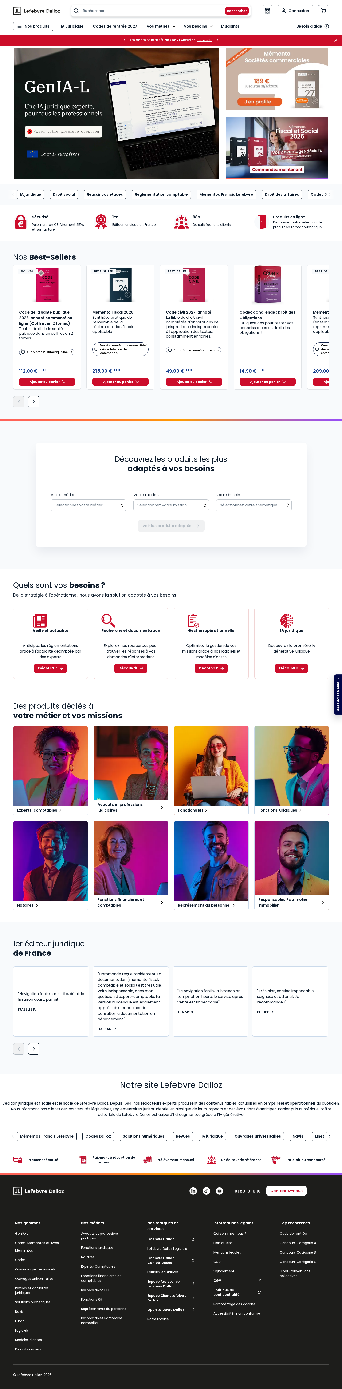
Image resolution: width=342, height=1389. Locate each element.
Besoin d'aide (309, 26)
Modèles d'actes (28, 1339)
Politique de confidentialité (226, 1292)
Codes (20, 1260)
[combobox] (161, 10)
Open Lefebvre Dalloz (165, 1309)
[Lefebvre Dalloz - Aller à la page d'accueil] (36, 10)
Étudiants (230, 26)
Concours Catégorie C (298, 1261)
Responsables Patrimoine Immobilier (101, 1320)
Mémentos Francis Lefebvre (226, 194)
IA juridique (30, 194)
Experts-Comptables (98, 1266)
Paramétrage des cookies (234, 1304)
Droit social (64, 194)
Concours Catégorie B (298, 1252)
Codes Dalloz (323, 194)
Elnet (319, 1136)
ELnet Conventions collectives (295, 1273)
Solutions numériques (143, 1136)
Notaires (87, 1257)
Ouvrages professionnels (35, 1269)
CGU (217, 1261)
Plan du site (222, 1243)
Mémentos (24, 1250)
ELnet (19, 1321)
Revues (183, 1136)
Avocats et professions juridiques (100, 1236)
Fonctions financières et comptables (101, 1278)
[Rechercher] (234, 11)
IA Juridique (72, 26)
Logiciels (22, 1330)
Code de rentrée (293, 1233)
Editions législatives (163, 1272)
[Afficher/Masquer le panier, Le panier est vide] (323, 10)
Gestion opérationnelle (211, 630)
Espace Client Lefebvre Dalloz (167, 1298)
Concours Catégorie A (298, 1243)
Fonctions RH (91, 1299)
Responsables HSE (95, 1290)
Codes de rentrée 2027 (115, 26)
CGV (217, 1280)
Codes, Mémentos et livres (37, 1243)
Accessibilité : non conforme (236, 1313)
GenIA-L (21, 1233)
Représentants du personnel (104, 1308)
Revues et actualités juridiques (32, 1290)
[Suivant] (33, 401)
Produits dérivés (28, 1349)
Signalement (223, 1271)
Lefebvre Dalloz (160, 1239)
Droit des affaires (282, 194)
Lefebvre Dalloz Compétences (160, 1260)
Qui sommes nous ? (229, 1233)
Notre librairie (158, 1319)
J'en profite (204, 40)
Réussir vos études (105, 194)
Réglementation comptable (161, 194)
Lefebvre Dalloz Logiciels (167, 1248)
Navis (298, 1136)
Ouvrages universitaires (258, 1136)
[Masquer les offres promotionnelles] (337, 40)
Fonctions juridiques (97, 1247)
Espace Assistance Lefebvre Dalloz (163, 1284)
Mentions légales (227, 1252)
